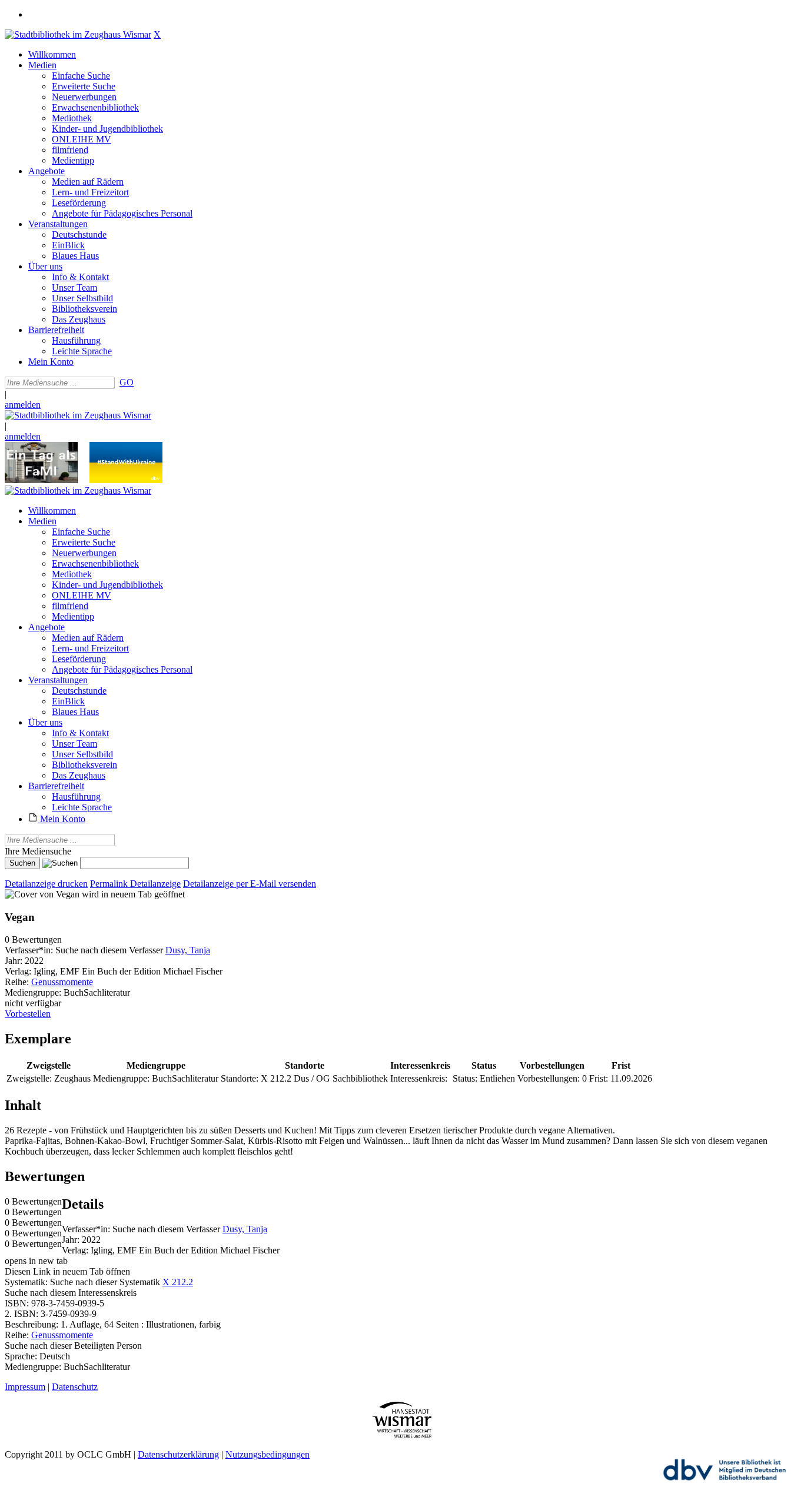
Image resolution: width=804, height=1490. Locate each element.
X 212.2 (177, 1282)
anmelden (23, 405)
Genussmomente (62, 982)
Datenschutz (75, 1387)
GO (126, 382)
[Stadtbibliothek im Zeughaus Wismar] (78, 34)
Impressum (25, 1387)
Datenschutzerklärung (178, 1454)
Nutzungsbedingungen (267, 1454)
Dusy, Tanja (187, 950)
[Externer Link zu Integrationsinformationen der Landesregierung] (125, 480)
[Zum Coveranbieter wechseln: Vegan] (42, 894)
